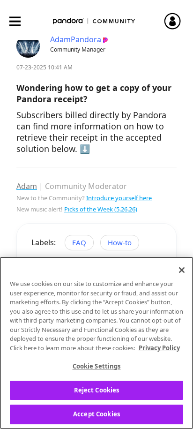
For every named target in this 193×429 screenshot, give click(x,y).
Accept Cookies (96, 414)
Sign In (176, 21)
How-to (120, 242)
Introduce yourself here (119, 198)
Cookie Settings (97, 366)
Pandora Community (94, 21)
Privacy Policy (159, 348)
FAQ (79, 242)
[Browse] (19, 21)
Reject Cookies (96, 390)
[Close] (181, 270)
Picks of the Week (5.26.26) (100, 209)
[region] (96, 343)
